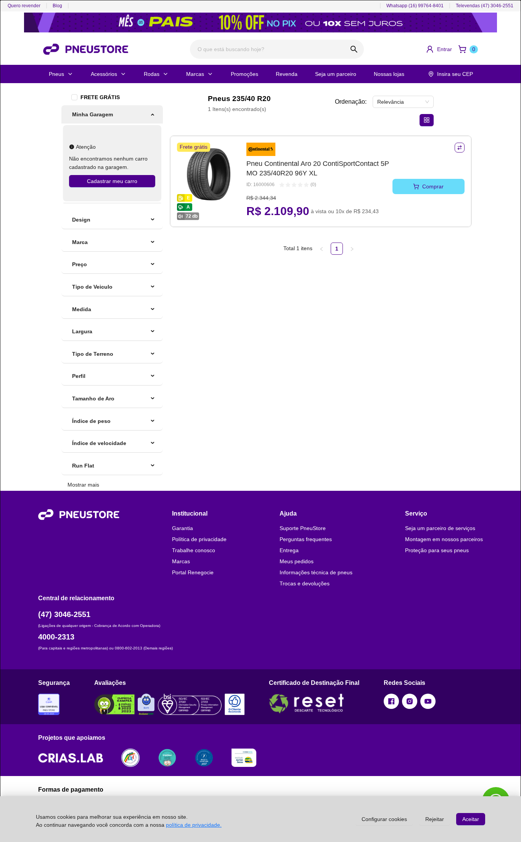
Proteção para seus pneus (437, 550)
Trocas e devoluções (305, 583)
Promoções (244, 74)
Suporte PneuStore (303, 528)
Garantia (182, 528)
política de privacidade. (194, 825)
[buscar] (354, 49)
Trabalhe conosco (193, 550)
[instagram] (409, 701)
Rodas (151, 74)
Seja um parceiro (335, 74)
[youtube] (428, 701)
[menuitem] (112, 114)
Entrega (289, 550)
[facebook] (391, 701)
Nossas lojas (389, 74)
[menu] (112, 154)
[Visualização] (427, 120)
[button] (439, 49)
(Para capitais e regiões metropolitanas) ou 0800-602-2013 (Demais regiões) (105, 648)
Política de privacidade (199, 539)
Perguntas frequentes (306, 539)
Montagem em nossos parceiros (444, 539)
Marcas (195, 74)
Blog (57, 5)
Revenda (286, 74)
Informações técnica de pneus (316, 572)
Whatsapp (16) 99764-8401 (415, 5)
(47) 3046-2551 (64, 614)
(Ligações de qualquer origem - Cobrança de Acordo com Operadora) (99, 625)
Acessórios (104, 74)
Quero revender (24, 5)
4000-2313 (56, 637)
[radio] (282, 185)
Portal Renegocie (193, 572)
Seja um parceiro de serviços (440, 528)
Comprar (433, 186)
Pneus (56, 74)
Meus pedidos (297, 561)
